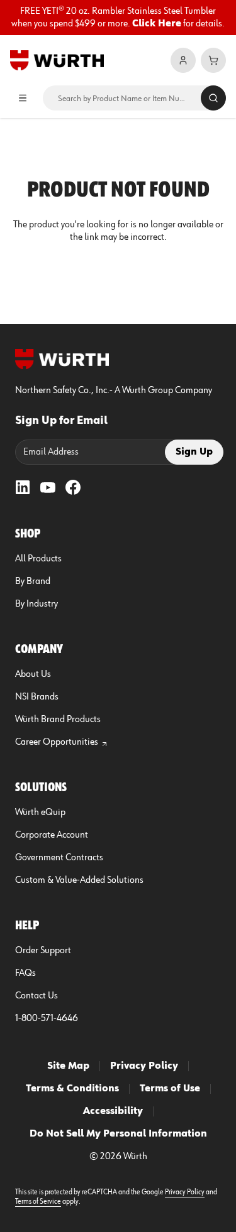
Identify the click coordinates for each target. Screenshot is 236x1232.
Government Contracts (59, 858)
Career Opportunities (56, 742)
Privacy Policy (144, 1066)
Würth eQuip (40, 813)
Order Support (43, 951)
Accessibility (113, 1111)
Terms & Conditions (72, 1089)
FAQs (25, 973)
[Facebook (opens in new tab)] (73, 487)
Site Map (68, 1066)
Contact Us (36, 996)
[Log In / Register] (183, 60)
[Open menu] (22, 98)
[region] (118, 17)
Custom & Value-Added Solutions (79, 880)
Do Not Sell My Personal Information (118, 1134)
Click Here (156, 24)
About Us (33, 674)
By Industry (36, 604)
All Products (38, 559)
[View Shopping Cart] (213, 60)
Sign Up (194, 452)
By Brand (32, 581)
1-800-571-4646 (46, 1018)
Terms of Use (170, 1089)
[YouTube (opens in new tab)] (47, 487)
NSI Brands (37, 697)
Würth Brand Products (58, 720)
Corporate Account (51, 835)
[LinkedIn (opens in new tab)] (22, 487)
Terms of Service (38, 1202)
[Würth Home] (57, 60)
